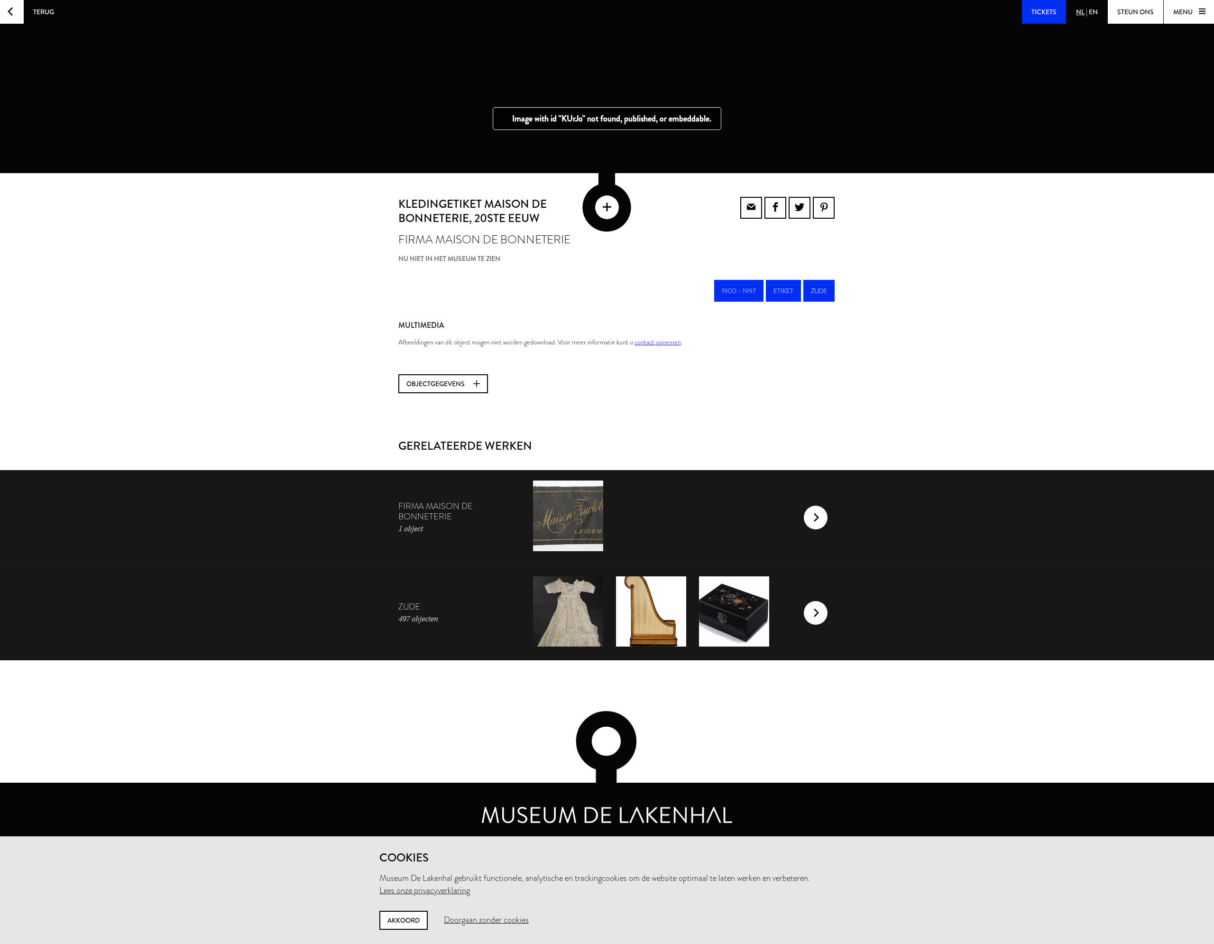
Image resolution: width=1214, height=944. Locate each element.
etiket (783, 291)
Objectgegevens (436, 384)
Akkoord (403, 920)
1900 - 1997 (739, 291)
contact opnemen (658, 342)
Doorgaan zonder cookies (486, 920)
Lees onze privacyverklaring (424, 890)
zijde (819, 291)
